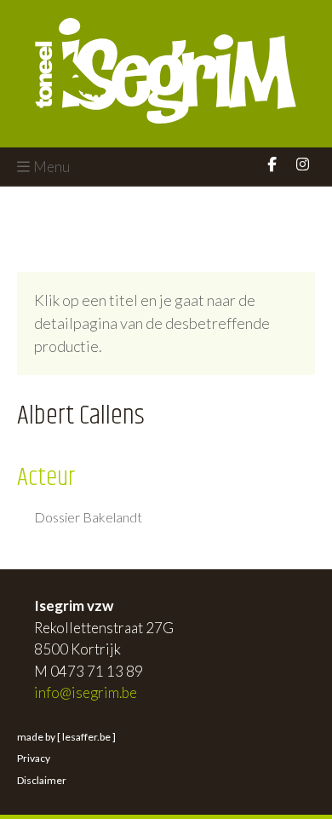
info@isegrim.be (85, 692)
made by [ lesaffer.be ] (66, 736)
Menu (51, 167)
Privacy (33, 758)
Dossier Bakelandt (88, 517)
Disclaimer (41, 780)
